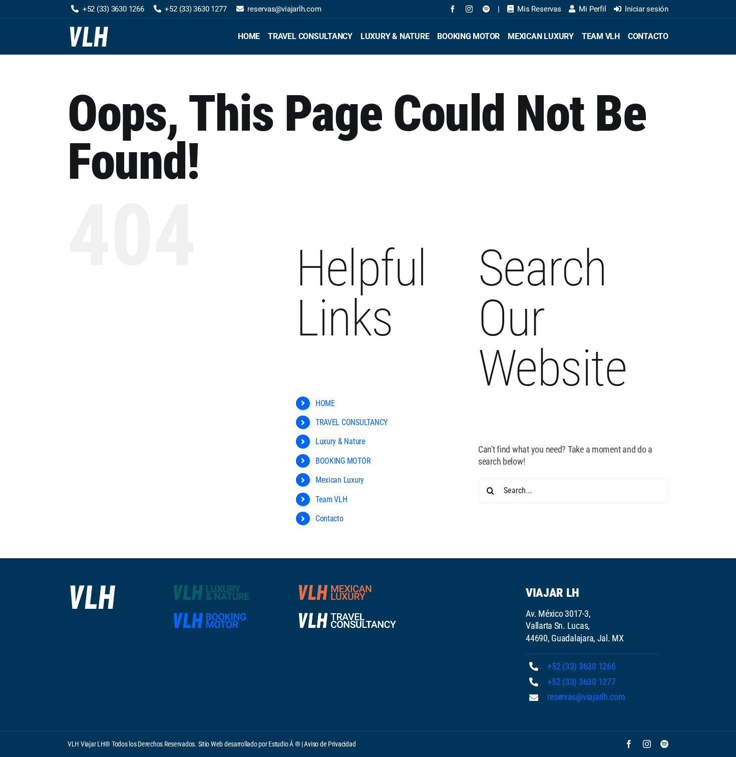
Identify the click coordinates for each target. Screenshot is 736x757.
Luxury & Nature (340, 441)
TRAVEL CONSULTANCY (351, 422)
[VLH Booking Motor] (222, 614)
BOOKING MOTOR (343, 461)
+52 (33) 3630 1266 (581, 666)
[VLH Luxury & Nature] (222, 586)
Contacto (329, 518)
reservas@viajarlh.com (586, 696)
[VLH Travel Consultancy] (347, 614)
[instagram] (469, 9)
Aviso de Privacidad (329, 744)
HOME (325, 403)
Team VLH (331, 499)
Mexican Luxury (339, 480)
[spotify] (486, 9)
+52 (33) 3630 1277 (581, 681)
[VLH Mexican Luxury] (347, 586)
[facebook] (452, 9)
